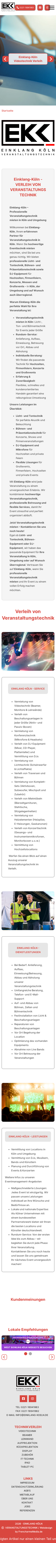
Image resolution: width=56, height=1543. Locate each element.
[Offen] (51, 7)
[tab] (25, 1353)
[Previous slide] (5, 59)
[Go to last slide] (4, 1357)
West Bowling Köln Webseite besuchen (28, 1347)
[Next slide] (50, 59)
